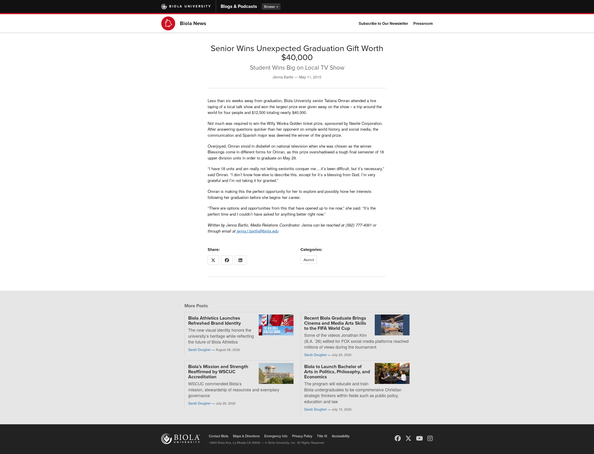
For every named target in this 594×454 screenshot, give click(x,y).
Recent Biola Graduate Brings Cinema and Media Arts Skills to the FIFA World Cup (335, 323)
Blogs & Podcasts (239, 6)
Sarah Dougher (199, 349)
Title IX (322, 436)
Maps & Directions (246, 436)
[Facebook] (398, 438)
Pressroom (423, 23)
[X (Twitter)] (408, 438)
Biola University (190, 6)
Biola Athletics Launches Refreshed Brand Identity (214, 320)
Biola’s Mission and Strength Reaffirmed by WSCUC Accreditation (218, 372)
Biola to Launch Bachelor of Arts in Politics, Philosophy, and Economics (337, 372)
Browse (270, 6)
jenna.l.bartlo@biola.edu (257, 231)
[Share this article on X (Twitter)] (213, 260)
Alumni (308, 259)
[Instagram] (430, 438)
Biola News (193, 23)
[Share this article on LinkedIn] (240, 260)
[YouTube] (419, 438)
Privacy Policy (302, 436)
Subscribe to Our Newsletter (383, 23)
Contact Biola (218, 436)
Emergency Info (275, 436)
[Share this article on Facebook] (227, 260)
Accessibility (340, 436)
